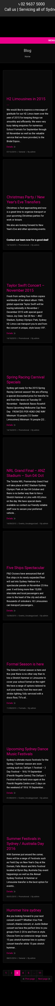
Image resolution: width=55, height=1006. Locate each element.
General (22, 152)
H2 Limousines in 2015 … (26, 101)
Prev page (30, 979)
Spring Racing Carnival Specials (25, 379)
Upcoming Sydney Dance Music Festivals (27, 751)
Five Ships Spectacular (25, 568)
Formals (22, 708)
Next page (43, 979)
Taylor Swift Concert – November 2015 (25, 288)
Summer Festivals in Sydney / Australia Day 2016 (25, 843)
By (31, 152)
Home (27, 56)
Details (10, 147)
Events (21, 523)
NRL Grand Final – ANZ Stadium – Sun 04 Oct (26, 473)
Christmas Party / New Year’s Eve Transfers (26, 199)
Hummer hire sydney (24, 910)
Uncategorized (31, 523)
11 (40, 973)
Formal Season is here (25, 664)
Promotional (24, 245)
